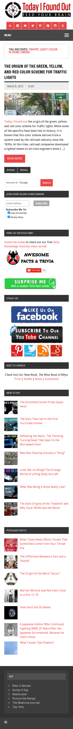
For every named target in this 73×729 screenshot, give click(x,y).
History (24, 170)
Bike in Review (21, 685)
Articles (11, 170)
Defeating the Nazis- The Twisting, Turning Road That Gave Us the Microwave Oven (42, 440)
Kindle (28, 379)
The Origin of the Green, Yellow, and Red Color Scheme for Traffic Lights (35, 71)
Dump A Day (20, 690)
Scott (31, 86)
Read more (14, 158)
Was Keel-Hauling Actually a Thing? (42, 453)
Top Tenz (18, 707)
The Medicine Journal (26, 702)
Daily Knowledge (18, 213)
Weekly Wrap (16, 217)
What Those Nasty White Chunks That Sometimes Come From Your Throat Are (44, 544)
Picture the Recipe (23, 698)
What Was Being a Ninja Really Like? (42, 487)
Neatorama (19, 694)
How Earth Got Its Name (35, 607)
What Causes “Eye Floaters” (37, 642)
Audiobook (52, 379)
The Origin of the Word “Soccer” (40, 573)
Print (17, 379)
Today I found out (15, 121)
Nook (38, 379)
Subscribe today (14, 242)
